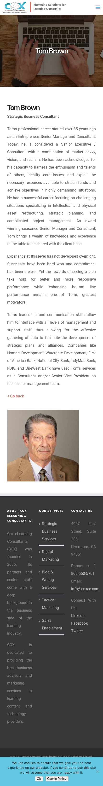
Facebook (79, 623)
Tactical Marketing (50, 604)
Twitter (77, 631)
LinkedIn (78, 615)
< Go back (15, 396)
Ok (39, 778)
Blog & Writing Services (49, 580)
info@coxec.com (85, 589)
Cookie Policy (56, 778)
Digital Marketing (50, 555)
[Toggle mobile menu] (98, 7)
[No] (97, 771)
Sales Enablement (51, 624)
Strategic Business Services (49, 531)
